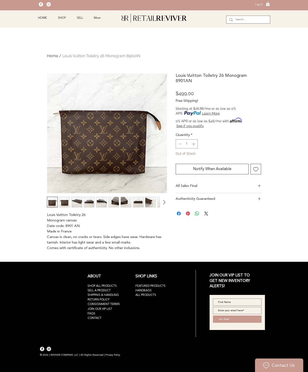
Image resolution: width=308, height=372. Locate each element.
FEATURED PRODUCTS (150, 286)
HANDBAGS (143, 290)
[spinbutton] (187, 144)
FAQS (91, 313)
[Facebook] (41, 4)
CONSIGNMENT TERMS (104, 304)
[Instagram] (48, 4)
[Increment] (194, 144)
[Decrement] (179, 144)
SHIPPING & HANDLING (103, 295)
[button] (268, 3)
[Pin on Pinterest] (188, 213)
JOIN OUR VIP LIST (100, 309)
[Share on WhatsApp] (197, 213)
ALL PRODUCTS (145, 295)
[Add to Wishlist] (255, 169)
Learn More (211, 113)
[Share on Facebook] (179, 213)
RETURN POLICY (98, 299)
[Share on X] (206, 213)
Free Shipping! (187, 101)
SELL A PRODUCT (99, 290)
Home (52, 56)
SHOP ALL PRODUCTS (102, 286)
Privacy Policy (112, 355)
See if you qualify (190, 126)
